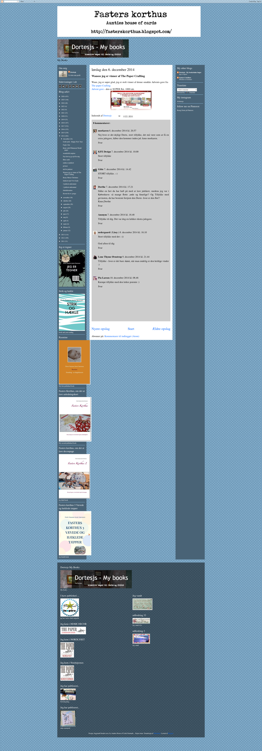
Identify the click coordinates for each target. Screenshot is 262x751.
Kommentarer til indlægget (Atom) (121, 336)
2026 (63, 96)
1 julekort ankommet (69, 187)
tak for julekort (67, 169)
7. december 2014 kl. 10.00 (124, 151)
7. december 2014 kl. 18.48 (120, 214)
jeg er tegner (183, 74)
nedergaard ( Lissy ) (108, 232)
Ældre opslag (161, 328)
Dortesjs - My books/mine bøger (190, 72)
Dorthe (101, 186)
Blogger (170, 733)
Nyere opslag (101, 328)
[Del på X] (128, 116)
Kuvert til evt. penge (69, 193)
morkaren (103, 130)
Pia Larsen (104, 277)
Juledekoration (67, 190)
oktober (66, 201)
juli (64, 211)
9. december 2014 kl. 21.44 (135, 256)
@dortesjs (180, 101)
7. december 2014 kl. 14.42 (117, 169)
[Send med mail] (124, 116)
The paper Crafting (101, 85)
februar (65, 227)
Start (131, 328)
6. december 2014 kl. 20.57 (122, 130)
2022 (63, 109)
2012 (63, 238)
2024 (63, 103)
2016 (63, 129)
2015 (63, 132)
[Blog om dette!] (126, 116)
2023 (63, 106)
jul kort (65, 166)
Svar (100, 142)
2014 (63, 136)
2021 (63, 113)
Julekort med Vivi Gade (70, 181)
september (66, 204)
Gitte (100, 169)
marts (65, 224)
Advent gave (98, 89)
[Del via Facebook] (130, 116)
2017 (63, 126)
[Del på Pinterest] (132, 116)
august (65, 207)
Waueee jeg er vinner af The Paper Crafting (72, 173)
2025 (63, 99)
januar (65, 230)
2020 (63, 116)
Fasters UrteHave (185, 77)
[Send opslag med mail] (119, 115)
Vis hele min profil (74, 75)
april (65, 221)
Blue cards (66, 159)
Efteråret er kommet (185, 79)
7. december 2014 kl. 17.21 (119, 186)
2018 (63, 123)
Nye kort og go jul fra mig (71, 156)
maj (64, 217)
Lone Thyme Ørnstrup (110, 256)
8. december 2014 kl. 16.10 (133, 232)
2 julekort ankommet (69, 184)
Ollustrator (157, 733)
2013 (63, 234)
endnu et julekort (68, 163)
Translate (192, 92)
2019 (63, 119)
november (66, 197)
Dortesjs (73, 72)
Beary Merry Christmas (70, 177)
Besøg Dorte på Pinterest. (185, 110)
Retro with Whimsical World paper (72, 149)
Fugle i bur (66, 145)
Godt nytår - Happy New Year (73, 142)
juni (64, 214)
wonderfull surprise (69, 153)
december (66, 139)
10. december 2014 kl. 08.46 (124, 277)
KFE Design (104, 151)
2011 (63, 241)
